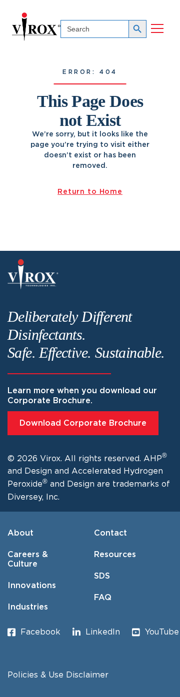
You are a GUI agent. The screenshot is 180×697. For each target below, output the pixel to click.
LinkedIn (103, 632)
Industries (28, 607)
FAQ (103, 598)
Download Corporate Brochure (83, 423)
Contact (110, 533)
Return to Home (90, 191)
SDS (102, 576)
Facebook (40, 632)
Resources (115, 555)
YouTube (162, 632)
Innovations (32, 586)
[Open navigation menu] (157, 28)
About (21, 533)
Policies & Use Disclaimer (58, 675)
